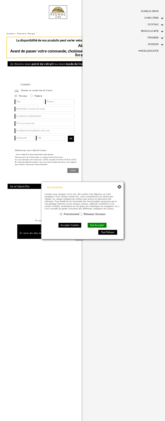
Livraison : (26, 84)
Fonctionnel (71, 214)
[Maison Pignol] (58, 12)
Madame (38, 96)
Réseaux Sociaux (94, 214)
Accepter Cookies (69, 225)
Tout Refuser (107, 232)
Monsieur (23, 96)
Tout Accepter (97, 225)
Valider (73, 170)
